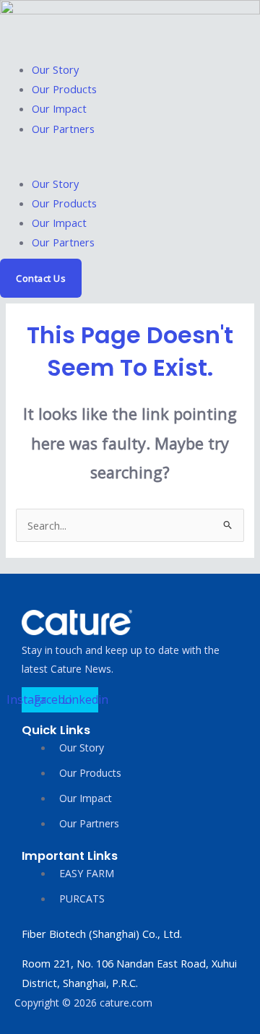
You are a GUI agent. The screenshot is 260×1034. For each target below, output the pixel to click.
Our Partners (63, 128)
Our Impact (59, 108)
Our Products (64, 89)
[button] (130, 164)
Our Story (55, 69)
